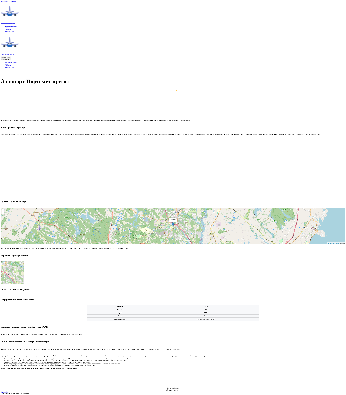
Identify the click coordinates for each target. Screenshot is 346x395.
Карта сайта (4, 392)
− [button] (3, 213)
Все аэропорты (9, 31)
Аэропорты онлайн (11, 26)
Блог (6, 28)
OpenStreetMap (335, 243)
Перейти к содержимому (8, 1)
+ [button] (3, 210)
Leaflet (329, 243)
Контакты (8, 29)
